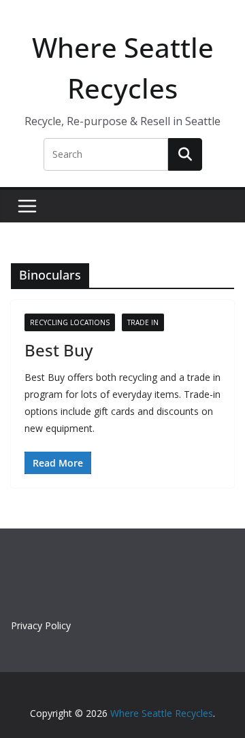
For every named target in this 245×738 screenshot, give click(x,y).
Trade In (143, 322)
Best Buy (58, 350)
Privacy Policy (41, 625)
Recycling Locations (70, 322)
